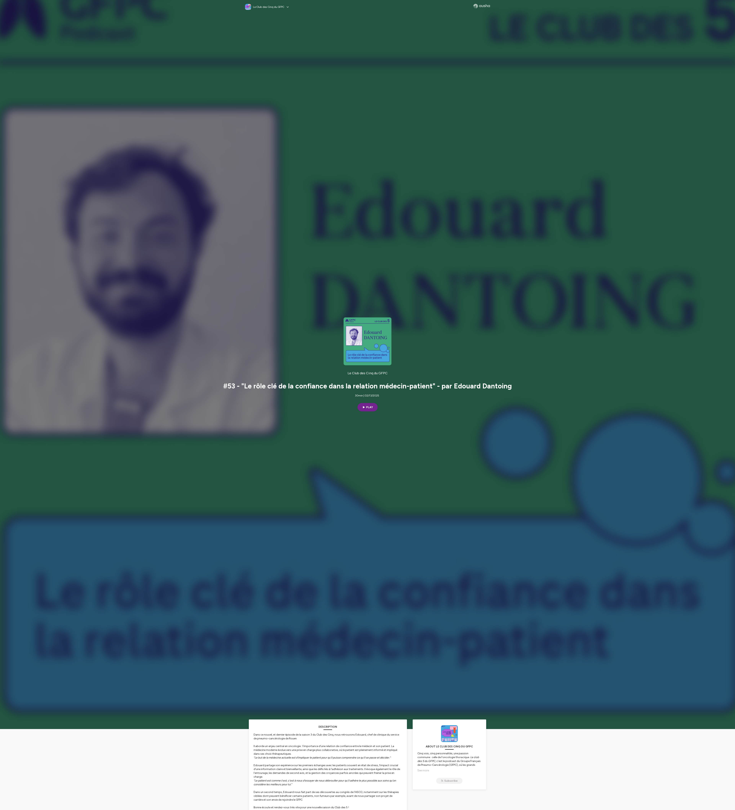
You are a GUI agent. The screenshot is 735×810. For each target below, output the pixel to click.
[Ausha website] (481, 6)
